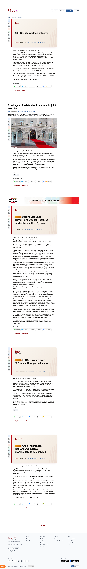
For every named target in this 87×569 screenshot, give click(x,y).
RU (77, 566)
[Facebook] (12, 561)
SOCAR (15, 410)
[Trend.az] (13, 10)
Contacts (42, 542)
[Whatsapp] (9, 561)
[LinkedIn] (24, 561)
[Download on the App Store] (65, 561)
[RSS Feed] (27, 561)
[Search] (52, 11)
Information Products (58, 540)
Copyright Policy (71, 542)
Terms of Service (71, 538)
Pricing (55, 538)
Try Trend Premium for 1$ (22, 90)
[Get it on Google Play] (74, 561)
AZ (75, 566)
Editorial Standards (44, 544)
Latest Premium (29, 540)
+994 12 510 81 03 (11, 550)
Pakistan (16, 174)
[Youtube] (18, 561)
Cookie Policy (70, 544)
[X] (15, 561)
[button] (9, 20)
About (41, 538)
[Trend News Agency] (12, 538)
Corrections (42, 546)
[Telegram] (21, 561)
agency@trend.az (11, 551)
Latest (27, 538)
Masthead (42, 540)
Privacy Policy (71, 540)
